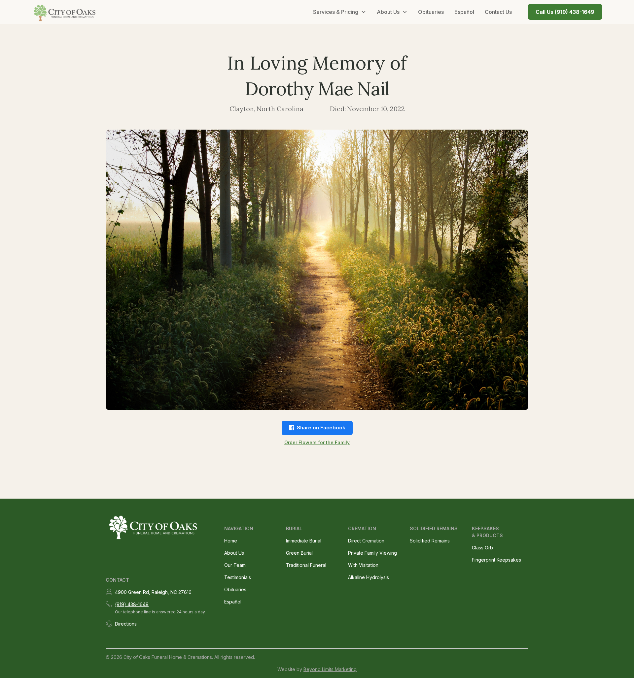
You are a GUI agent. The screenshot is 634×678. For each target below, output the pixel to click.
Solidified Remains (430, 540)
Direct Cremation (366, 540)
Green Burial (299, 553)
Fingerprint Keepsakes (496, 560)
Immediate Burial (303, 540)
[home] (65, 12)
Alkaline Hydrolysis (368, 577)
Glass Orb (482, 547)
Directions (126, 624)
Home (230, 540)
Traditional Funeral (306, 565)
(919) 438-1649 (132, 604)
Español (464, 12)
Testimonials (237, 577)
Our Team (235, 565)
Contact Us (498, 12)
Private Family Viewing (372, 553)
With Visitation (363, 565)
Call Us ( (565, 12)
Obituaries (431, 12)
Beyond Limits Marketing (330, 669)
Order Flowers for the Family (317, 442)
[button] (339, 12)
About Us (234, 553)
